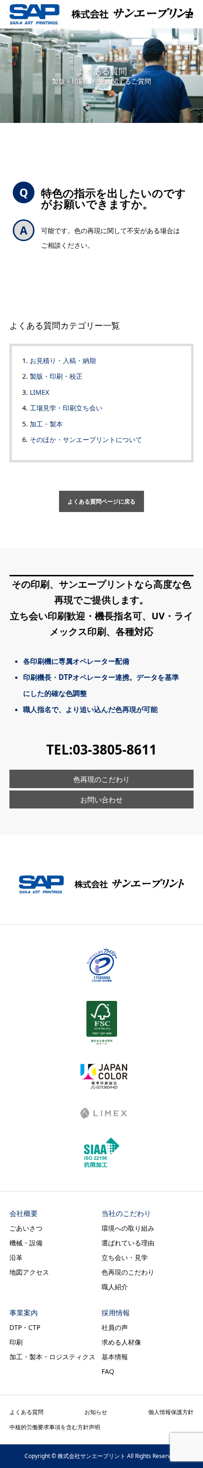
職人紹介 (115, 1286)
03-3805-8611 (115, 749)
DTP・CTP (24, 1327)
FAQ (108, 1371)
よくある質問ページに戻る (101, 501)
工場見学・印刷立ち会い (66, 407)
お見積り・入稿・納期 (63, 360)
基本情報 (115, 1356)
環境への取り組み (128, 1228)
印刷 (16, 1342)
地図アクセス (29, 1272)
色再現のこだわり (101, 779)
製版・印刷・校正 (56, 376)
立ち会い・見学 (125, 1257)
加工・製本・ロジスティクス (52, 1356)
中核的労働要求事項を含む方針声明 (54, 1427)
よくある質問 (26, 1412)
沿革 (16, 1257)
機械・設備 (25, 1242)
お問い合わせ (101, 800)
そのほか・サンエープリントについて (86, 439)
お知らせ (96, 1412)
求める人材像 (121, 1342)
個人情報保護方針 (171, 1412)
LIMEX (39, 392)
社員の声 (115, 1327)
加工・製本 (46, 423)
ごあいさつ (25, 1228)
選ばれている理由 (128, 1242)
